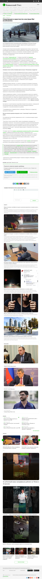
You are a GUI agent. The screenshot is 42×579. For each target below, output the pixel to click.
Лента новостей (8, 15)
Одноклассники (13, 152)
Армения (19, 7)
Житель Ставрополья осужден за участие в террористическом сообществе (18, 313)
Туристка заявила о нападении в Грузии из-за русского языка (33, 557)
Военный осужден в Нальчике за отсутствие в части (28, 424)
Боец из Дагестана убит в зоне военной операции (11, 424)
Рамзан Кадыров (9, 64)
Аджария (7, 7)
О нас (3, 570)
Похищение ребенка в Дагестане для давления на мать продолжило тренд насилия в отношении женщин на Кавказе (20, 263)
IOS (21, 145)
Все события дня (36, 430)
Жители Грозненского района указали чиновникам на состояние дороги (18, 289)
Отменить (34, 200)
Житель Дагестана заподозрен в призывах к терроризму (28, 428)
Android (18, 145)
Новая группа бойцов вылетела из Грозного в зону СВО (10, 419)
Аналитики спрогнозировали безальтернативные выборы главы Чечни (18, 336)
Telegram (29, 148)
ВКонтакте (6, 152)
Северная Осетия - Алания (28, 10)
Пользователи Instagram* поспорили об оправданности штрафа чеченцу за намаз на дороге (20, 234)
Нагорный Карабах (6, 10)
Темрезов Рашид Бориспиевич (10, 366)
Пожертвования (22, 570)
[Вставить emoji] (23, 190)
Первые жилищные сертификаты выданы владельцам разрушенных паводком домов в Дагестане (21, 207)
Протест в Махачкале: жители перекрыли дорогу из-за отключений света (17, 544)
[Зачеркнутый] (21, 190)
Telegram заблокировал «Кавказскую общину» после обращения (21, 557)
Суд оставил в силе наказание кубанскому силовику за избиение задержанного (30, 447)
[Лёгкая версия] (7, 1)
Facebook (29, 151)
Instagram (34, 151)
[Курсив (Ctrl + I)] (17, 190)
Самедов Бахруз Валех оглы (9, 411)
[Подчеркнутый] (19, 190)
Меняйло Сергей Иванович (9, 389)
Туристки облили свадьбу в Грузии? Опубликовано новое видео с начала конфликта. (8, 557)
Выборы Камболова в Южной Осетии (21, 13)
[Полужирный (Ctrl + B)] (15, 190)
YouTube (6, 154)
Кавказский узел (12, 57)
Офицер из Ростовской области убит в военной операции (29, 419)
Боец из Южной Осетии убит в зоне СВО (12, 427)
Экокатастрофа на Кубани (34, 13)
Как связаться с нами (12, 570)
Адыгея (11, 7)
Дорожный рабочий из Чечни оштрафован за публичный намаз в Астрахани (11, 447)
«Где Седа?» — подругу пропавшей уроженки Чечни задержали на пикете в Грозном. (20, 514)
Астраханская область (24, 7)
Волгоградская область (32, 7)
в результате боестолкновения (26, 64)
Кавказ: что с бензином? (8, 13)
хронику (29, 140)
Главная (4, 15)
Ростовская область (20, 10)
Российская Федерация (13, 10)
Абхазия (4, 7)
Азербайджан (15, 7)
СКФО (34, 10)
